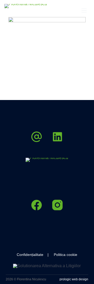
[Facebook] (36, 205)
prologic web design (74, 279)
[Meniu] (84, 10)
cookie (71, 255)
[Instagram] (57, 205)
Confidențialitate (30, 255)
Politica (60, 255)
